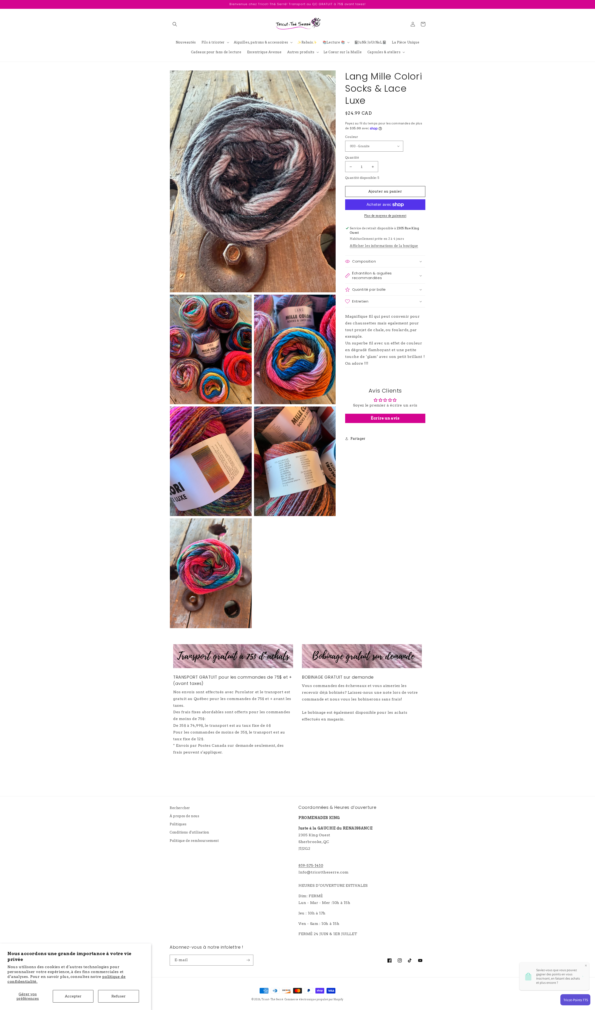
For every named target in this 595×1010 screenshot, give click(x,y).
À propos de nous (184, 816)
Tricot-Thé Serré (272, 999)
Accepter (73, 996)
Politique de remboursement (194, 841)
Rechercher (180, 808)
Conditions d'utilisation (189, 832)
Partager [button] (358, 438)
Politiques (178, 824)
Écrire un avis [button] (385, 418)
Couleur (351, 137)
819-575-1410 (310, 865)
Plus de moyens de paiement (385, 215)
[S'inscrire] (248, 960)
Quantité (352, 157)
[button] (175, 24)
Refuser (118, 996)
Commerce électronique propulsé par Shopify (314, 999)
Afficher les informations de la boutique (384, 246)
